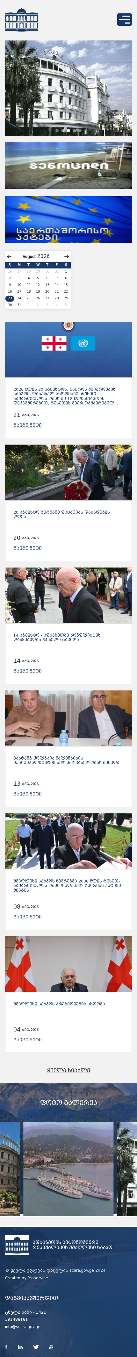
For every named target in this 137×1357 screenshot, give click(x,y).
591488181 (16, 1319)
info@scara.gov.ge (22, 1327)
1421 (41, 1312)
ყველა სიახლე (68, 1071)
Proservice (38, 1278)
